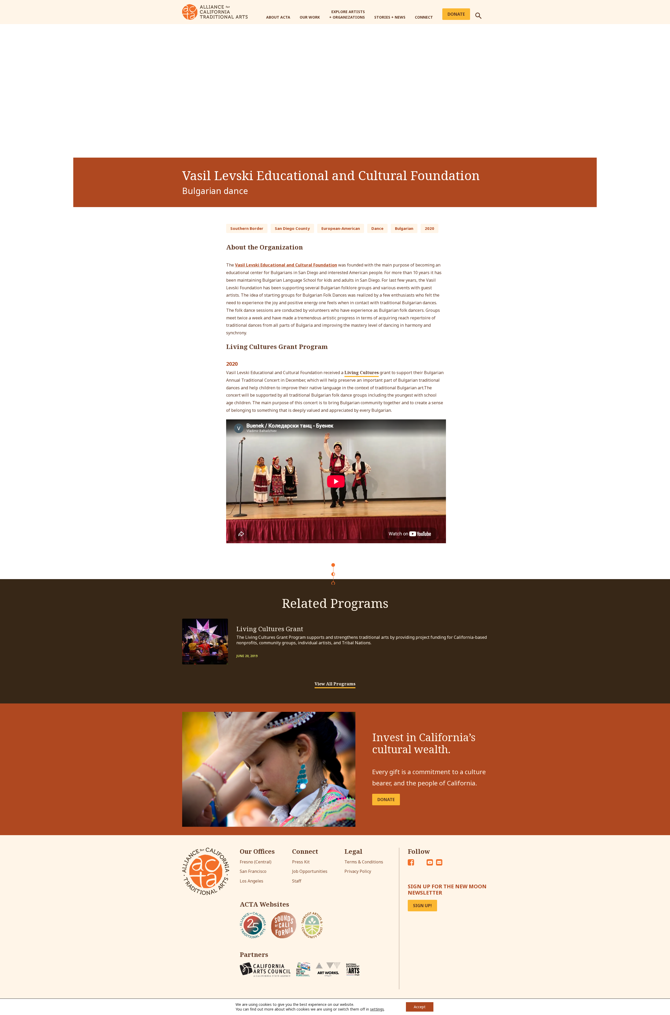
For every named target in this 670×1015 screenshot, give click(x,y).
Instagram (420, 862)
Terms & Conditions (363, 862)
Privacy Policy (357, 871)
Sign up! (422, 905)
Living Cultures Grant (269, 628)
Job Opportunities (309, 871)
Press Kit (301, 862)
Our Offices (257, 851)
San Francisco (253, 871)
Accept (420, 1006)
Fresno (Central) (255, 862)
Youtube (430, 862)
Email (439, 862)
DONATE (386, 799)
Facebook (411, 862)
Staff (296, 881)
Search (481, 13)
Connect (424, 17)
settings (377, 1009)
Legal (353, 851)
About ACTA (278, 17)
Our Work (310, 17)
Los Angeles (251, 881)
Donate (456, 14)
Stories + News (389, 17)
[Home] (215, 11)
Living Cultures (361, 372)
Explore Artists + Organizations (347, 14)
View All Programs (335, 684)
